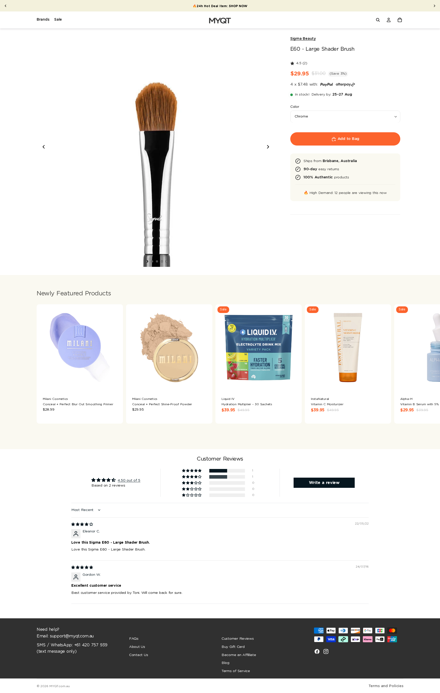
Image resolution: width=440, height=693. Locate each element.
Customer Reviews (238, 638)
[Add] (115, 382)
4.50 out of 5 (129, 480)
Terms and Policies (385, 686)
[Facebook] (317, 651)
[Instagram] (326, 651)
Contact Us (138, 655)
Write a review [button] (324, 483)
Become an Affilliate (239, 655)
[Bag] (399, 19)
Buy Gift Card (233, 647)
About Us (137, 647)
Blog (225, 663)
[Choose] (204, 382)
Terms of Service (236, 671)
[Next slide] (434, 5)
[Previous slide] (5, 5)
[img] (82, 524)
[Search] (377, 19)
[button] (192, 471)
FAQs (134, 638)
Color (294, 107)
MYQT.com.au (59, 686)
